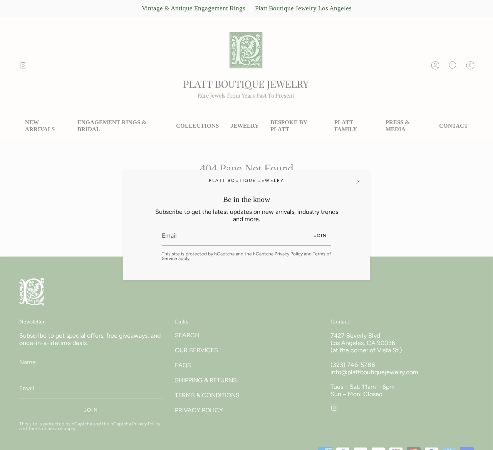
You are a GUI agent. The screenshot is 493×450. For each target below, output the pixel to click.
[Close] (358, 181)
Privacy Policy (289, 254)
